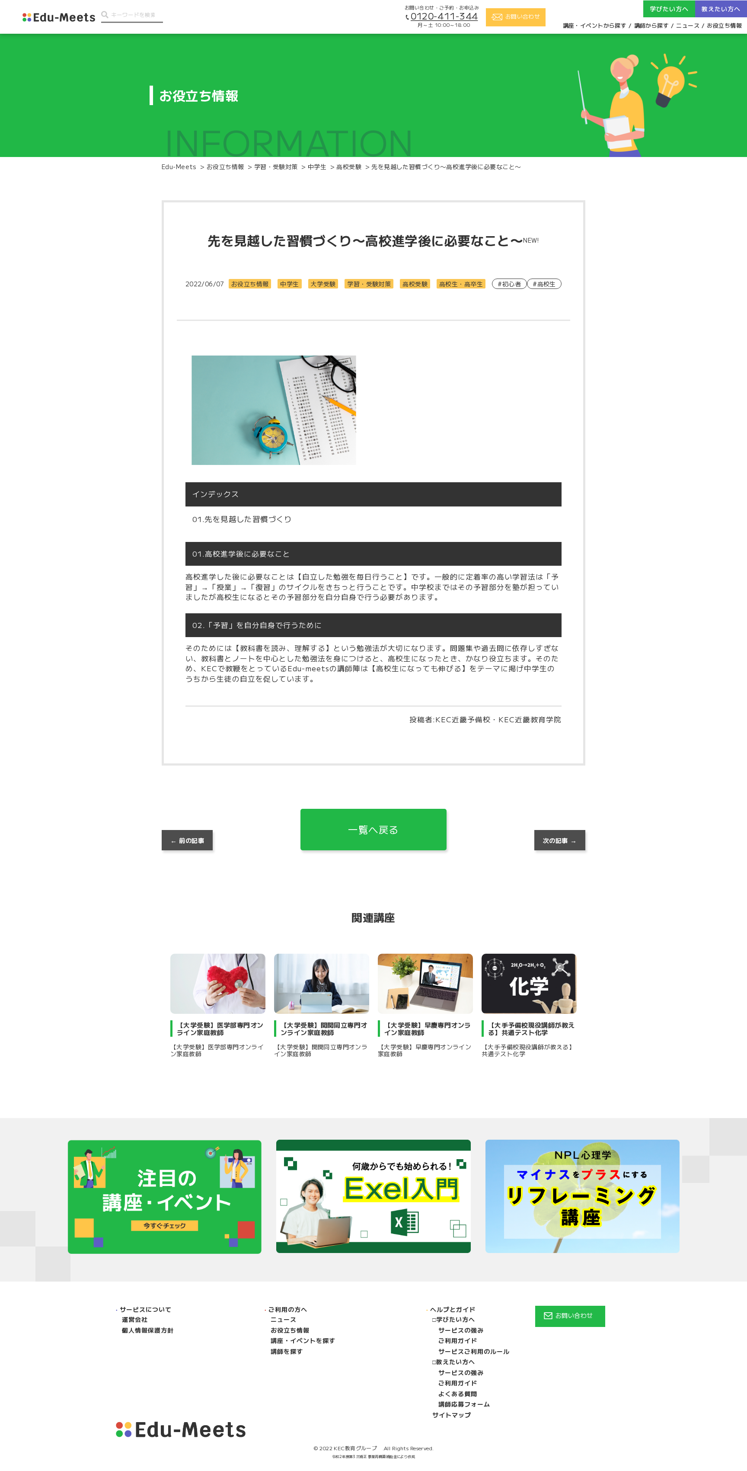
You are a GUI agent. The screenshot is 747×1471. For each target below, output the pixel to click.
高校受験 (415, 283)
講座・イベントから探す (595, 25)
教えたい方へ (455, 1361)
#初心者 (509, 283)
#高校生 (544, 283)
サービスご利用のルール (474, 1351)
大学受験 (323, 283)
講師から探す (651, 25)
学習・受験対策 (369, 283)
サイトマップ (451, 1414)
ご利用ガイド (457, 1340)
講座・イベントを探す (303, 1340)
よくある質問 (457, 1393)
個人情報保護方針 (148, 1330)
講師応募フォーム (464, 1403)
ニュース (687, 25)
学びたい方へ (455, 1319)
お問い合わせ (574, 1315)
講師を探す (287, 1351)
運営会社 (135, 1319)
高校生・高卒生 (461, 283)
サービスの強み (461, 1330)
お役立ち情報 (724, 25)
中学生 (289, 283)
